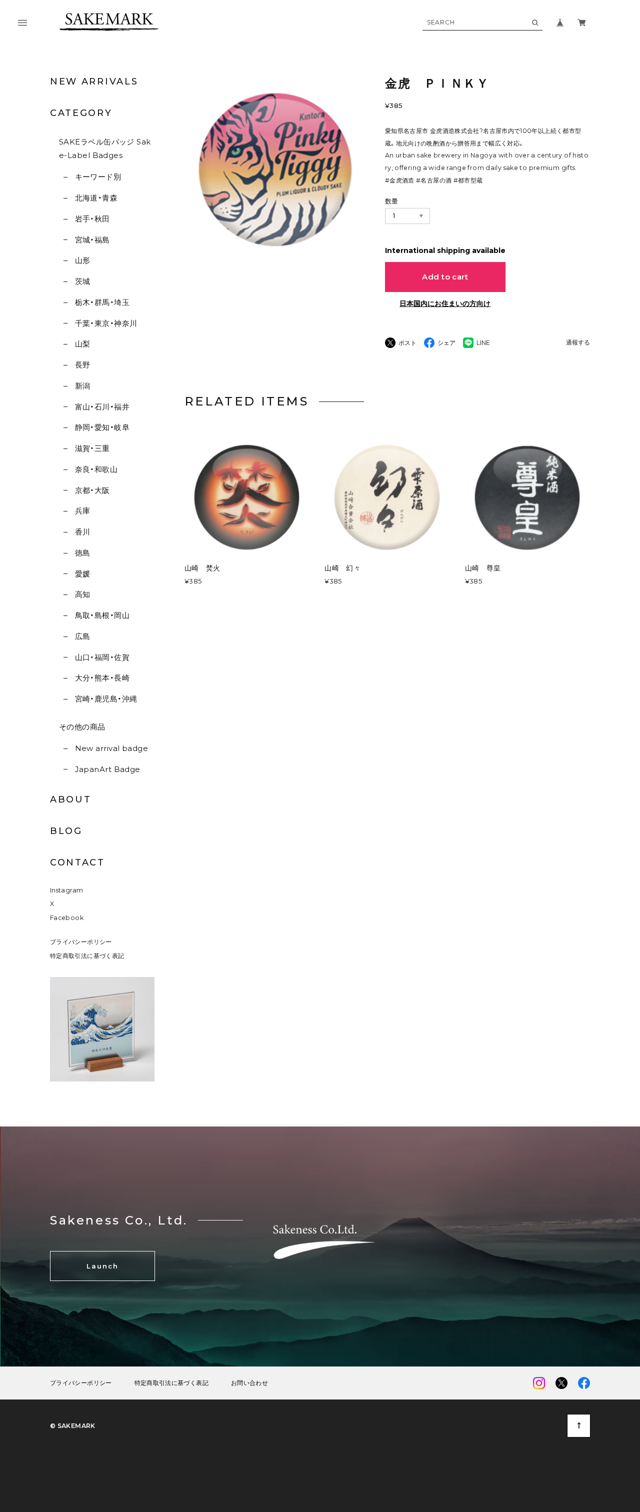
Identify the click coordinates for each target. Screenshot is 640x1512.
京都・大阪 (92, 490)
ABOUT (71, 799)
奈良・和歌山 (96, 469)
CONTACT (77, 862)
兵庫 (82, 511)
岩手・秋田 (92, 219)
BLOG (66, 831)
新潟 (82, 385)
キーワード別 (98, 177)
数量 (391, 201)
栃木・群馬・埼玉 (102, 302)
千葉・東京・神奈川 (106, 323)
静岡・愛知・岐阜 (102, 427)
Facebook (67, 918)
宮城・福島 (92, 239)
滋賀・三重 (92, 448)
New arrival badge (111, 748)
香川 (82, 531)
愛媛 (82, 573)
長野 (82, 365)
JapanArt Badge (107, 769)
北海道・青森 (96, 197)
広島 (82, 636)
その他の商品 (82, 727)
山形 (82, 260)
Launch (102, 1266)
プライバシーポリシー (81, 942)
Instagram (66, 890)
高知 (82, 594)
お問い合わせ (249, 1383)
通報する (578, 343)
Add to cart (445, 277)
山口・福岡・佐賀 (102, 657)
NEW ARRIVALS (94, 81)
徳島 (82, 553)
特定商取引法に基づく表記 (87, 956)
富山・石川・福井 (102, 407)
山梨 (82, 343)
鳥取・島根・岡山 (102, 615)
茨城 (82, 281)
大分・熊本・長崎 (102, 677)
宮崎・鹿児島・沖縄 (106, 699)
